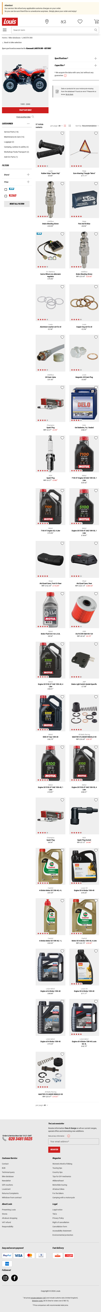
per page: (54, 126)
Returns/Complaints (10, 1193)
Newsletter (6, 1181)
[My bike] (63, 22)
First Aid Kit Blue (84, 224)
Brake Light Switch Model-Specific (84, 684)
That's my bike (25, 110)
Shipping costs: (37, 1301)
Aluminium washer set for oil (50, 327)
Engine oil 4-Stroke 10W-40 (50, 991)
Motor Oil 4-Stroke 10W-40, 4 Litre (84, 941)
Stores (4, 1214)
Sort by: (78, 126)
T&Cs (54, 1214)
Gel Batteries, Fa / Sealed (84, 428)
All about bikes (58, 1189)
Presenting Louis (9, 1210)
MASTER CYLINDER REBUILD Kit (84, 737)
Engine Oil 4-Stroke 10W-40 (84, 890)
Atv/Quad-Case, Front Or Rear (50, 583)
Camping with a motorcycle (63, 1197)
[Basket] (96, 22)
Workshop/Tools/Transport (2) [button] (16, 152)
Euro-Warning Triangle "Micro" (84, 173)
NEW (12, 189)
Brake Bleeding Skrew (50, 224)
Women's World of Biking (62, 1164)
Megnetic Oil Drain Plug (84, 377)
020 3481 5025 (20, 1139)
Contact (5, 1164)
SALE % (13, 195)
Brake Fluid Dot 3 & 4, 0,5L (50, 634)
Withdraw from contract (12, 1197)
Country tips (57, 1172)
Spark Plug (51, 428)
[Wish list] (80, 22)
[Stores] (47, 22)
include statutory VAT (38, 1298)
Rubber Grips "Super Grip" (50, 173)
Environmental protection (62, 1235)
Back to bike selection (13, 42)
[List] (69, 125)
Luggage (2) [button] (9, 142)
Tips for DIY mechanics (61, 1176)
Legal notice (57, 1210)
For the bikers (58, 1193)
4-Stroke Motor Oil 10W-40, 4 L (50, 890)
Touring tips (57, 1168)
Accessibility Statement (61, 1231)
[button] (95, 30)
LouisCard (6, 1189)
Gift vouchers (7, 1185)
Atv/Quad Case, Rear (84, 583)
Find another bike (23, 117)
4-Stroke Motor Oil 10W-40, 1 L (50, 941)
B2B (3, 1168)
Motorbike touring (59, 1185)
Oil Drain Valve (50, 377)
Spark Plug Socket (84, 840)
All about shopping (9, 1218)
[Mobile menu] (4, 30)
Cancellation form (59, 1227)
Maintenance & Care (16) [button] (14, 137)
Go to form (69, 94)
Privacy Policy (58, 1218)
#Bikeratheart (58, 1181)
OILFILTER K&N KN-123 (84, 634)
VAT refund (6, 1222)
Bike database (8, 1176)
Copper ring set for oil (84, 327)
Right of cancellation (60, 1222)
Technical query (8, 1172)
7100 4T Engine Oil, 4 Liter (50, 531)
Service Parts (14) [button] (11, 132)
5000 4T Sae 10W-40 (50, 737)
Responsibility (7, 1227)
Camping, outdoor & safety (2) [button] (16, 147)
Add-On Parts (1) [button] (11, 157)
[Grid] (65, 125)
